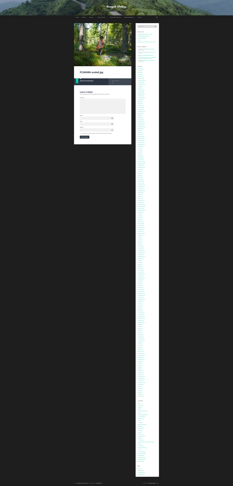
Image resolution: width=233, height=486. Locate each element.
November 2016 (141, 252)
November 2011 (141, 355)
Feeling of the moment (142, 410)
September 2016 (141, 256)
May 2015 (140, 283)
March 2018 (140, 221)
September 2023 (141, 111)
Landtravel (140, 422)
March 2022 (140, 134)
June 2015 (140, 281)
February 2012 (141, 351)
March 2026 (140, 76)
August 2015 (141, 279)
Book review (140, 405)
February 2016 (141, 270)
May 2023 (140, 115)
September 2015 (141, 278)
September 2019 (141, 190)
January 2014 (141, 314)
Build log (140, 407)
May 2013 (140, 330)
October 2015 (141, 276)
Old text (139, 432)
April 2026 (140, 74)
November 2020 (141, 163)
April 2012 (140, 347)
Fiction (139, 412)
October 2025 (141, 82)
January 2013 (141, 338)
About (139, 17)
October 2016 (141, 254)
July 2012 (140, 343)
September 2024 (141, 97)
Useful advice (141, 461)
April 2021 (140, 154)
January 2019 (141, 202)
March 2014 (140, 310)
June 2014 (140, 305)
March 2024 (140, 105)
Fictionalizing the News (143, 414)
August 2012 (141, 341)
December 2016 (141, 250)
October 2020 (141, 165)
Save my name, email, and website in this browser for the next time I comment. (97, 133)
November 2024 (141, 93)
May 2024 (140, 101)
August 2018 (141, 212)
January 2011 (141, 374)
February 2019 (141, 200)
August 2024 (141, 99)
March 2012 (140, 349)
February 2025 (141, 90)
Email (81, 121)
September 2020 (141, 167)
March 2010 (140, 394)
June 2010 (140, 388)
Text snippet (140, 445)
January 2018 (141, 225)
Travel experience (141, 451)
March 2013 (140, 334)
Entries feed (140, 470)
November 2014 (141, 295)
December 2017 (141, 227)
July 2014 (140, 303)
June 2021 (140, 150)
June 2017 (140, 239)
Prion (139, 40)
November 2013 (141, 318)
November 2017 (141, 229)
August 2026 (141, 68)
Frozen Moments (128, 17)
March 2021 (140, 155)
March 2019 (140, 198)
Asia (139, 403)
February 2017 (141, 246)
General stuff (141, 418)
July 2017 (140, 237)
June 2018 (140, 215)
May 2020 (140, 175)
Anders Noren (152, 483)
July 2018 (140, 214)
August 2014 (141, 301)
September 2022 (141, 126)
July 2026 (140, 70)
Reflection (140, 438)
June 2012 (140, 345)
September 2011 (141, 359)
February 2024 (141, 107)
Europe (139, 409)
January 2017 (141, 248)
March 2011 (140, 370)
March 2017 (140, 245)
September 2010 (141, 382)
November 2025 (141, 80)
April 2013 (140, 332)
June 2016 (140, 262)
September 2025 (141, 84)
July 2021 (140, 148)
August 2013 (141, 324)
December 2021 (141, 138)
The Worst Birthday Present (143, 36)
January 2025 (141, 92)
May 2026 (140, 72)
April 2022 (140, 132)
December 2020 (141, 161)
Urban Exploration (115, 17)
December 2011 (141, 353)
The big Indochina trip (142, 447)
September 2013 (141, 322)
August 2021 (141, 146)
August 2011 (141, 361)
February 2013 (141, 336)
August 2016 (141, 258)
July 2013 (140, 326)
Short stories (101, 17)
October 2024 (141, 95)
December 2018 (141, 204)
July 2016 (140, 260)
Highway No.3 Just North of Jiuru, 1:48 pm (147, 42)
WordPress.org (141, 474)
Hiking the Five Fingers (147, 58)
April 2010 (140, 392)
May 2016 (140, 264)
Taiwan (139, 443)
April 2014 (140, 308)
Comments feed (141, 472)
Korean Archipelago (142, 38)
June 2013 (140, 328)
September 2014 (141, 299)
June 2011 (140, 365)
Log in (139, 468)
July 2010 (140, 386)
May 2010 (140, 390)
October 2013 (141, 320)
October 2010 (141, 380)
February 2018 (141, 223)
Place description (141, 436)
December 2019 (141, 185)
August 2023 (141, 113)
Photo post (140, 434)
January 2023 (141, 121)
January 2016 (141, 272)
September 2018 (141, 210)
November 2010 (141, 378)
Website (81, 127)
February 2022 (141, 136)
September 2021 (141, 144)
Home (77, 17)
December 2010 (141, 376)
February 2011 (141, 372)
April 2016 (140, 266)
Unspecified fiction (142, 457)
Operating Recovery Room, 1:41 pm (145, 34)
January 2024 (141, 109)
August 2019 (141, 192)
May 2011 (140, 367)
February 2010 (141, 396)
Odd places (140, 430)
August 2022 (141, 128)
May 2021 (140, 152)
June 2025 (140, 86)
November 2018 (141, 206)
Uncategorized (141, 455)
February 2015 (141, 289)
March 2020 (140, 179)
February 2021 (141, 157)
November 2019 (141, 186)
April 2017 (140, 243)
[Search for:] (147, 26)
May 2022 (140, 130)
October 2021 (141, 142)
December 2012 (141, 339)
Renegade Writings (116, 6)
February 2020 (141, 181)
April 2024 (140, 103)
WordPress (99, 483)
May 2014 (140, 307)
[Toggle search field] (157, 17)
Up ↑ (158, 483)
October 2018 (141, 208)
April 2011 (140, 369)
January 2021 (141, 159)
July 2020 (140, 171)
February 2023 (141, 119)
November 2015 (141, 274)
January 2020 (141, 183)
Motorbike (140, 426)
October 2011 (141, 357)
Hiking (84, 17)
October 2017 (141, 231)
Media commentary (142, 424)
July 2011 (140, 363)
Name (81, 115)
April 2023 (140, 117)
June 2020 (140, 173)
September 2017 (141, 233)
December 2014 (141, 293)
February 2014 (141, 312)
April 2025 (140, 88)
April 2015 (140, 285)
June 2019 (140, 194)
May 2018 (140, 217)
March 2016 (140, 268)
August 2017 (141, 235)
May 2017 (140, 241)
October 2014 (141, 297)
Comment (82, 97)
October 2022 (141, 124)
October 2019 (141, 188)
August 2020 (141, 169)
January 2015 (141, 291)
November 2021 (141, 140)
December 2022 (141, 122)
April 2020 (140, 177)
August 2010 (141, 384)
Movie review (141, 428)
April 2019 (140, 196)
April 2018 (140, 219)
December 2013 (141, 316)
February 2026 (141, 78)
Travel (91, 17)
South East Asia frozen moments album (146, 442)
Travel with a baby (141, 453)
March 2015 (140, 287)
